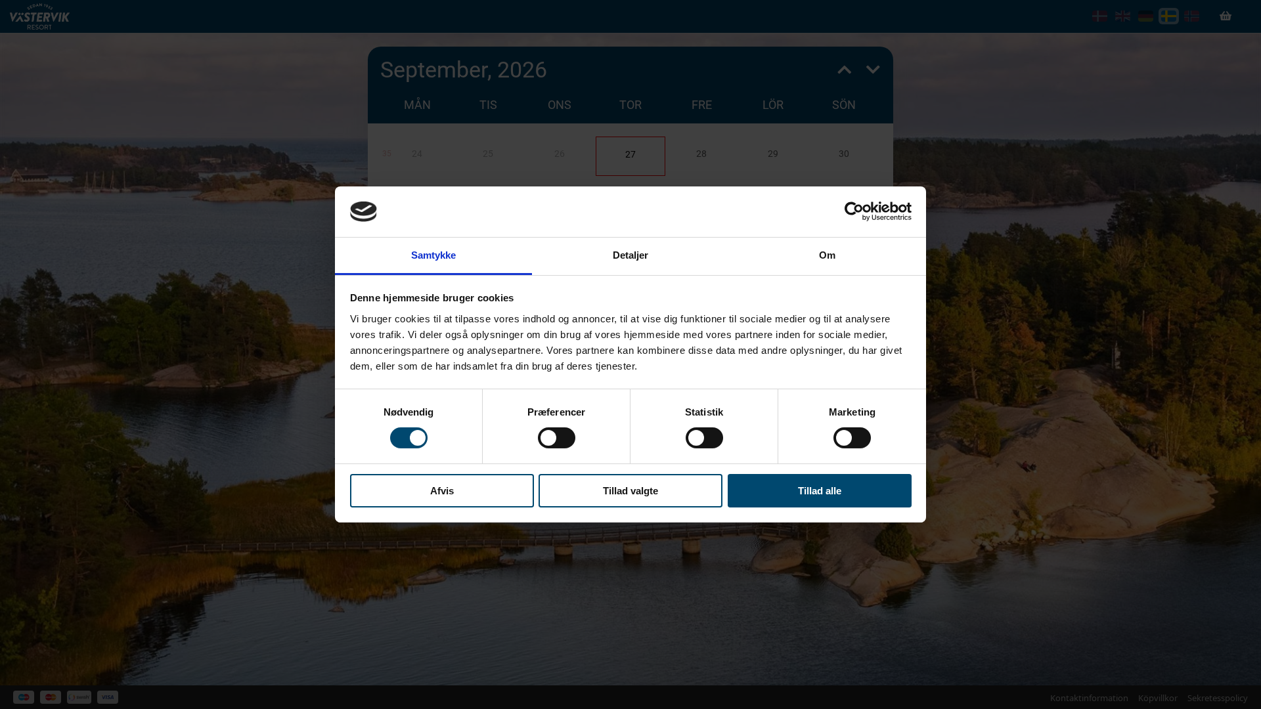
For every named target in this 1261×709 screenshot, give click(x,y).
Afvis (442, 490)
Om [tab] (827, 255)
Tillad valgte (630, 490)
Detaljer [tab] (631, 255)
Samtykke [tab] (433, 255)
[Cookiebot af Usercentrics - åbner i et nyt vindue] (854, 211)
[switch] (556, 437)
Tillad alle (819, 490)
